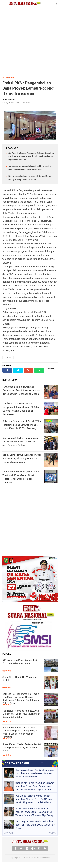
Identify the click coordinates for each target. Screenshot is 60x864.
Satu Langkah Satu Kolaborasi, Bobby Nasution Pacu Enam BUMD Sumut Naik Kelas (35, 824)
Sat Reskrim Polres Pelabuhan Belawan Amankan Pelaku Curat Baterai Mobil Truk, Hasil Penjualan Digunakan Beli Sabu (31, 156)
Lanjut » (52, 833)
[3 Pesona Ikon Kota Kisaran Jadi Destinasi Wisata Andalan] (51, 665)
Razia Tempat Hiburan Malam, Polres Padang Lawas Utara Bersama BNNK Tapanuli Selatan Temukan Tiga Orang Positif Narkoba (34, 812)
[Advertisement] (30, 44)
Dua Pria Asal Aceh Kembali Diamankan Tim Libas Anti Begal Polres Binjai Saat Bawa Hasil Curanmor (34, 773)
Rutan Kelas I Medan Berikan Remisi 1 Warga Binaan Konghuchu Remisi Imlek (21, 747)
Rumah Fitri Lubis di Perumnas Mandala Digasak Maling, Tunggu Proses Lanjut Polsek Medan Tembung (19, 732)
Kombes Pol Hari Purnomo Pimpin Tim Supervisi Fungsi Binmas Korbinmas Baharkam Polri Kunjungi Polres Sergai (21, 699)
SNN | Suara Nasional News (38, 858)
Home (5, 77)
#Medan (8, 357)
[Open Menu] (4, 3)
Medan (12, 77)
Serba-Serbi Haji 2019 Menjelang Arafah (19, 679)
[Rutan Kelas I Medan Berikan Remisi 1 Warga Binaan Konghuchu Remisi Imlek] (51, 750)
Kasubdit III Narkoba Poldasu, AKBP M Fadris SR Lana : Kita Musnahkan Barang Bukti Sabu (21, 713)
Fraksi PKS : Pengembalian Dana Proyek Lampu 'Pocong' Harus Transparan (28, 88)
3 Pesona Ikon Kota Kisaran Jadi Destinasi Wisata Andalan (19, 662)
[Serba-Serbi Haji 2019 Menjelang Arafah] (51, 682)
